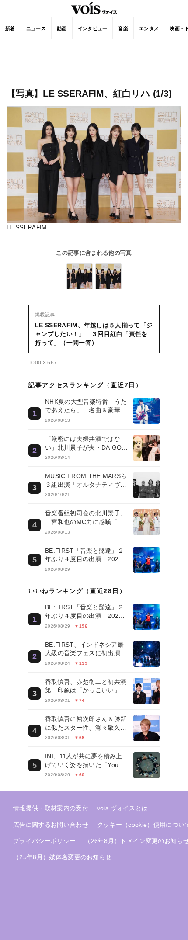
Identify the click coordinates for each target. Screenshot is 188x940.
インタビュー (93, 28)
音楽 (123, 28)
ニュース (36, 28)
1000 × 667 (42, 363)
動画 (62, 28)
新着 (10, 28)
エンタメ (149, 28)
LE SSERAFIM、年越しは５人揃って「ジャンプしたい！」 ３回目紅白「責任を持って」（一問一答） (94, 334)
